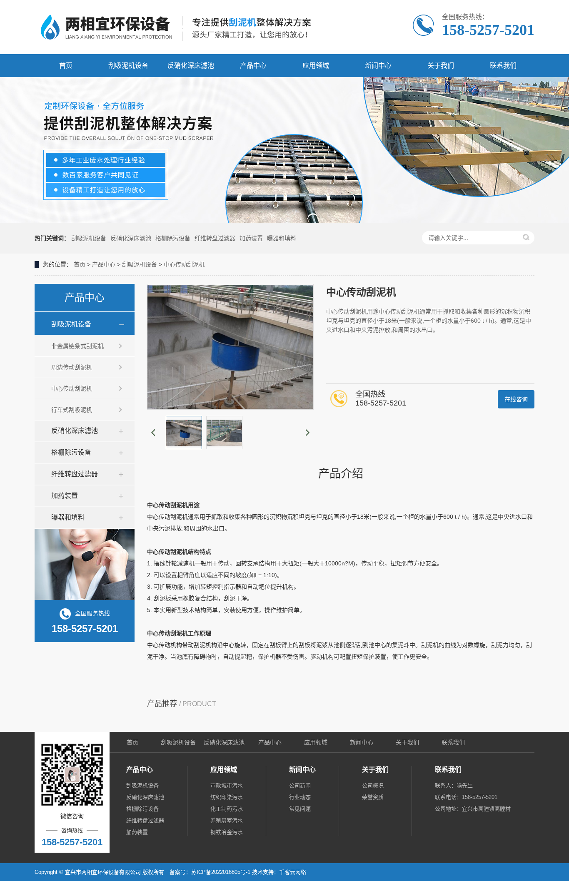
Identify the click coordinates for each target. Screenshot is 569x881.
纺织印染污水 (226, 797)
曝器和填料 (281, 238)
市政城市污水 (226, 785)
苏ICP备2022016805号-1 (220, 872)
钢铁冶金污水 (226, 832)
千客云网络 (292, 872)
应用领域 (315, 65)
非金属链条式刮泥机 (77, 346)
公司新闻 (300, 785)
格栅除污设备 (172, 238)
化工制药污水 (226, 809)
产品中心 (253, 65)
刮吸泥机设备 (128, 65)
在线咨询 (516, 399)
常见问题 (300, 809)
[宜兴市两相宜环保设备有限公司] (180, 27)
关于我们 (440, 65)
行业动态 (300, 797)
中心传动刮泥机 (184, 264)
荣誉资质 (373, 797)
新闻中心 (378, 65)
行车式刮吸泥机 (71, 409)
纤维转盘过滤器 (215, 238)
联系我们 (503, 65)
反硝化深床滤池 (190, 65)
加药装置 (251, 238)
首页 (65, 65)
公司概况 (373, 785)
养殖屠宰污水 (226, 820)
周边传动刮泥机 (71, 367)
